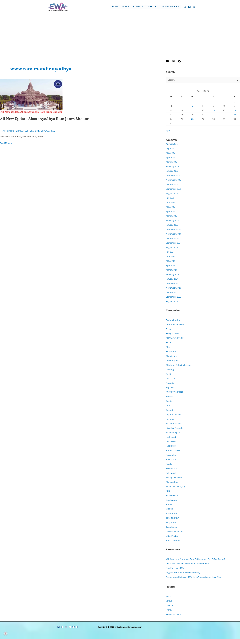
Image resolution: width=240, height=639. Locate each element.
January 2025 (172, 224)
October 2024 (172, 238)
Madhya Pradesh (174, 477)
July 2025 (170, 198)
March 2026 (171, 162)
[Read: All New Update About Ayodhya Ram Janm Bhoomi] (31, 96)
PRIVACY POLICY (170, 7)
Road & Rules (172, 495)
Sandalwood (171, 500)
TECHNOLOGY (172, 518)
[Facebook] (185, 7)
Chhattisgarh (172, 360)
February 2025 (172, 220)
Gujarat (169, 410)
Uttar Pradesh (172, 536)
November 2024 (173, 233)
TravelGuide (171, 527)
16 (235, 110)
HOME (115, 7)
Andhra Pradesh (173, 320)
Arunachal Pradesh (175, 324)
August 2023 (172, 301)
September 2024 (173, 242)
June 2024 (170, 256)
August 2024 (172, 247)
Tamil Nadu (171, 513)
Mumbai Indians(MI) (175, 486)
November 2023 (173, 287)
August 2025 (172, 193)
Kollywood (171, 473)
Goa (168, 405)
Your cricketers (173, 540)
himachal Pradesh (174, 428)
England (170, 387)
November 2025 (173, 180)
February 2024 (172, 274)
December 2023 (173, 283)
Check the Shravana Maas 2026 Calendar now (187, 563)
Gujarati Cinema (173, 414)
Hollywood (171, 437)
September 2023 (173, 296)
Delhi (168, 374)
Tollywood (171, 522)
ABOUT (169, 596)
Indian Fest (171, 441)
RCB (168, 491)
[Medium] (70, 627)
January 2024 (172, 278)
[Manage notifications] (6, 634)
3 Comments (8, 130)
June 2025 (170, 202)
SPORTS (170, 509)
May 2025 (170, 207)
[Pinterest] (77, 627)
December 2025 (173, 175)
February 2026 (172, 166)
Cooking (170, 369)
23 (235, 114)
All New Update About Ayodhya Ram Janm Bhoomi (45, 119)
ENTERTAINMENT (174, 392)
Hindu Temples (173, 432)
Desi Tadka (171, 378)
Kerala (169, 464)
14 (213, 110)
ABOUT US (152, 7)
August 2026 (172, 144)
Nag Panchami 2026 (175, 568)
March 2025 (171, 215)
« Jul (168, 130)
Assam (169, 329)
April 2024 (170, 265)
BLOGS (125, 7)
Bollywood (171, 351)
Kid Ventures (172, 468)
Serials (169, 504)
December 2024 (173, 229)
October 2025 (172, 184)
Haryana (170, 419)
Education (170, 383)
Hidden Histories (174, 423)
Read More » (6, 143)
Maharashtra (172, 482)
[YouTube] (73, 627)
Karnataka (171, 455)
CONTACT (138, 7)
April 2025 (170, 211)
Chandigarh (171, 356)
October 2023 (172, 292)
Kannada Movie (173, 450)
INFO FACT (171, 446)
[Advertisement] (120, 32)
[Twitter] (189, 7)
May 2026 (170, 153)
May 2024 (170, 260)
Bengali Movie (172, 333)
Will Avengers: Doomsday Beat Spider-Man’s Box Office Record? (195, 559)
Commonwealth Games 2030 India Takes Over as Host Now (193, 577)
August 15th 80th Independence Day (183, 572)
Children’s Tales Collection (178, 365)
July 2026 (170, 148)
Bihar (168, 342)
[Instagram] (194, 7)
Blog (37, 130)
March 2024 (171, 269)
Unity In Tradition (174, 531)
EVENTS (170, 396)
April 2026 (170, 157)
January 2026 (172, 171)
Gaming (169, 401)
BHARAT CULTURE (25, 130)
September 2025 (173, 189)
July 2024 (170, 251)
